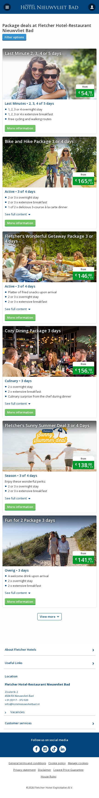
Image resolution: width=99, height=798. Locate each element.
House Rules (48, 776)
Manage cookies (78, 763)
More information (20, 128)
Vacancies (17, 712)
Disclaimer (44, 769)
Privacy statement (24, 769)
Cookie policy (57, 763)
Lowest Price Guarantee (68, 769)
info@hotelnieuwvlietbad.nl (22, 704)
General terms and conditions (27, 763)
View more (47, 616)
